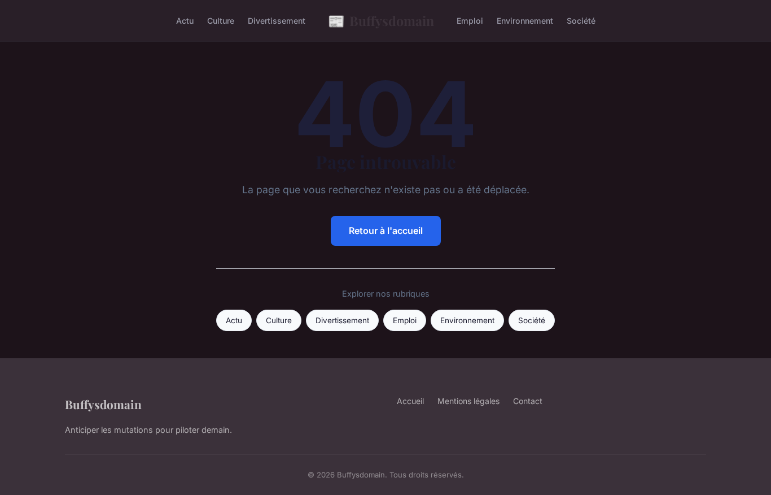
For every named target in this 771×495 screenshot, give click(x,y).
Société (581, 20)
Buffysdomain (381, 20)
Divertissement (276, 20)
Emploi (470, 20)
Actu (185, 20)
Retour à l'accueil (386, 230)
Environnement (525, 20)
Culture (220, 20)
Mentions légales (468, 401)
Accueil (410, 401)
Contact (527, 401)
